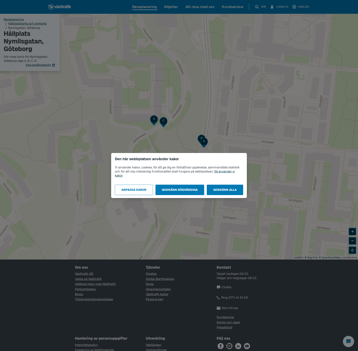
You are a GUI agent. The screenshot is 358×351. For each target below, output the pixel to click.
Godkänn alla (225, 190)
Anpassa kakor (133, 190)
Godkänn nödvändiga (180, 190)
